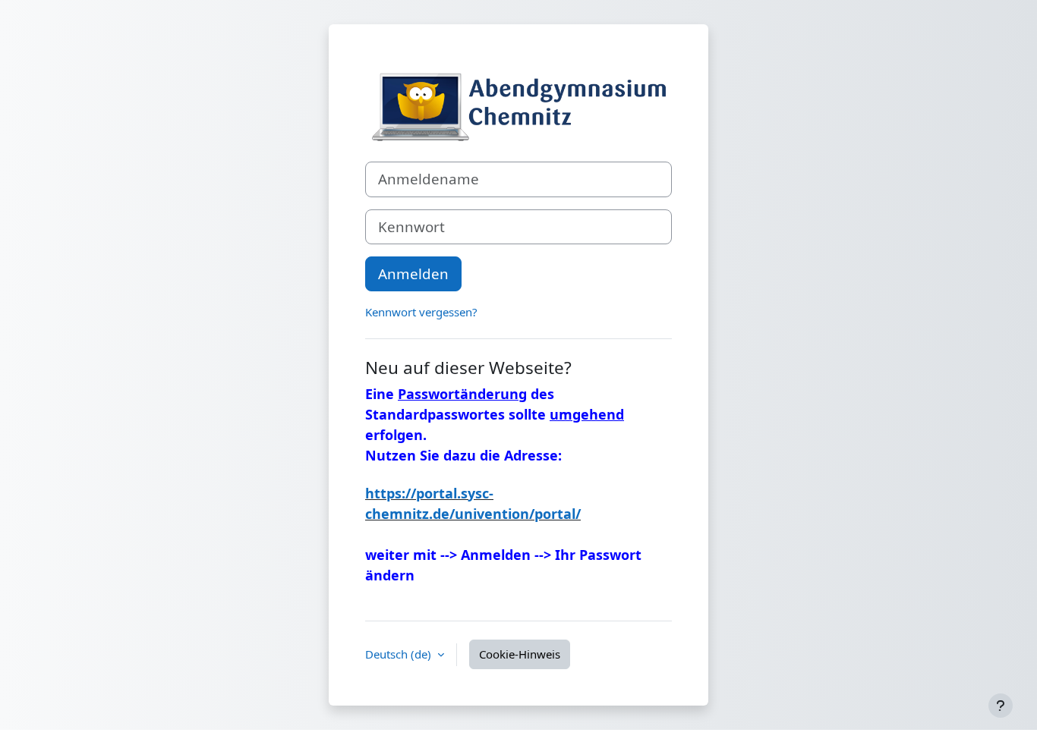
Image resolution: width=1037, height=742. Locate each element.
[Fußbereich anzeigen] (1000, 705)
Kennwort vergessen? (421, 311)
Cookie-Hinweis (519, 654)
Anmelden (413, 273)
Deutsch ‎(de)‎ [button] (399, 654)
